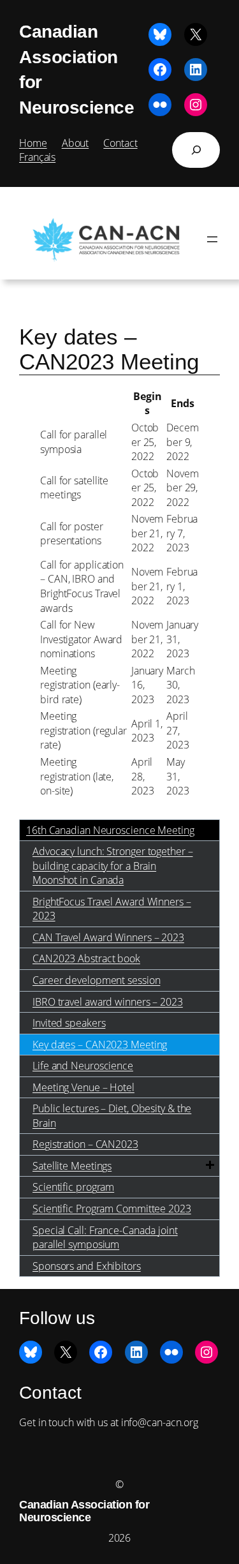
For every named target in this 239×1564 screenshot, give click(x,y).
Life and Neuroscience (83, 1066)
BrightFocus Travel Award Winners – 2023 (112, 909)
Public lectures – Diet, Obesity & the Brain (112, 1115)
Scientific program (73, 1187)
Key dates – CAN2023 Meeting (100, 1045)
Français (37, 157)
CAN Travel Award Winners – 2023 (108, 937)
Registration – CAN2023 (85, 1144)
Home (33, 143)
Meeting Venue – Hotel (83, 1087)
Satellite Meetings (72, 1166)
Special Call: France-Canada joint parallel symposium (105, 1237)
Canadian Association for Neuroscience (84, 1511)
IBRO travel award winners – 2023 (108, 1002)
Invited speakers (69, 1023)
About (75, 143)
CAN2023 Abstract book (86, 958)
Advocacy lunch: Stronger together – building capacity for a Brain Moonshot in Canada (113, 865)
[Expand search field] (196, 150)
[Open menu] (212, 239)
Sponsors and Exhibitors (87, 1266)
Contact (120, 143)
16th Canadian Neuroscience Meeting (110, 830)
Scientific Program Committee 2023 (112, 1209)
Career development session (96, 980)
